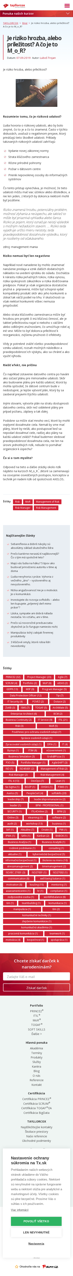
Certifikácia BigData (36, 1113)
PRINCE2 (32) (13, 677)
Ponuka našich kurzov (18, 13)
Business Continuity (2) (18, 720)
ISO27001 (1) (39, 872)
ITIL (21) (63, 720)
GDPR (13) (12, 689)
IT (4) (65, 744)
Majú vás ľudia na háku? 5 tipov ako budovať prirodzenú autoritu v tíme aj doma (34, 567)
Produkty (36, 1057)
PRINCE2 (36, 1011)
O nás (36, 1076)
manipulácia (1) (22, 909)
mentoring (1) (59, 884)
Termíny (36, 1053)
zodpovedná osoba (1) (21, 897)
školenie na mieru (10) (55, 860)
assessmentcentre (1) (18, 891)
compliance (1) (58, 891)
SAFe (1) (25, 835)
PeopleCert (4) (35, 793)
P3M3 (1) (63, 787)
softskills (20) (59, 793)
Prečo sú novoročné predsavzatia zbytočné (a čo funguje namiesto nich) (34, 624)
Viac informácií (20, 1210)
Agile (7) (62, 677)
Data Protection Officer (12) (25, 695)
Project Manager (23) (39, 677)
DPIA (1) (51, 744)
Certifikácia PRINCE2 (36, 1099)
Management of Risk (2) (54, 768)
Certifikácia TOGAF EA (36, 1108)
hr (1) (40, 891)
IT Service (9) (45, 720)
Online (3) (12, 817)
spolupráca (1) (59, 939)
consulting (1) (56, 848)
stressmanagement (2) (20, 866)
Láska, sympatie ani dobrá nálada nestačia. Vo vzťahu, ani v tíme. (32, 615)
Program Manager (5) (54, 689)
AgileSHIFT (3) (59, 762)
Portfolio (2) (30, 683)
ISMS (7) (25, 707)
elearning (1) (35, 817)
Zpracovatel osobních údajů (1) (23, 744)
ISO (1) (9, 768)
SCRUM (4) (11, 683)
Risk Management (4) (52, 774)
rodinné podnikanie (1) (22, 848)
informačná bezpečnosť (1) (20, 860)
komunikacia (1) (58, 903)
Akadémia (36, 1048)
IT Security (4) (15, 701)
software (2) (59, 817)
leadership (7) (16, 799)
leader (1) (15, 805)
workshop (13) (34, 823)
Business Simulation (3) (22, 756)
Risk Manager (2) (18, 774)
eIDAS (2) (62, 683)
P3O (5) (10, 762)
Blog (36, 1071)
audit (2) (12, 823)
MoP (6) (47, 683)
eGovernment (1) (56, 750)
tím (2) (56, 909)
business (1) (59, 823)
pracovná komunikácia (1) (23, 933)
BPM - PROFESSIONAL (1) (49, 805)
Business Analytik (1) (53, 842)
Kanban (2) (43, 835)
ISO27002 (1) (60, 872)
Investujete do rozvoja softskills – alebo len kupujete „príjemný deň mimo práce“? (35, 603)
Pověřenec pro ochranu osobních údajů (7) (36, 732)
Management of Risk (47, 501)
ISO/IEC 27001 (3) (15, 872)
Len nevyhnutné (36, 1232)
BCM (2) (58, 713)
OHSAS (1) (46, 787)
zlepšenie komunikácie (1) (36, 921)
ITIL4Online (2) (39, 811)
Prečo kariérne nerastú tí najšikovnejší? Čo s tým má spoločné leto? (35, 555)
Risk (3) (19, 726)
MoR (27, 501)
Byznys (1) (13, 750)
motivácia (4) (13, 939)
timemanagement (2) (54, 866)
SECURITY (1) (14, 811)
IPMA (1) (10, 835)
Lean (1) (60, 781)
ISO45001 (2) (27, 768)
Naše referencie (36, 1136)
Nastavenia (36, 1243)
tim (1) (10, 903)
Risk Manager (22, 507)
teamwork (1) (57, 933)
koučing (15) (37, 884)
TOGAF (36, 1025)
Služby (36, 1062)
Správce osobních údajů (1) (36, 738)
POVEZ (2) (38, 701)
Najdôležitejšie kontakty (36, 1127)
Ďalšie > (36, 1034)
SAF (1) (10, 829)
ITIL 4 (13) (13, 781)
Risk (17, 501)
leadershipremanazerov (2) (49, 799)
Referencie (37, 1080)
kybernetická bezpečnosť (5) (49, 854)
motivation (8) (14, 884)
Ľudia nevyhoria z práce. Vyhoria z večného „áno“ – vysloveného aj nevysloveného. (32, 580)
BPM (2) (61, 811)
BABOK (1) (61, 835)
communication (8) (18, 878)
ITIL (36, 1016)
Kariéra (36, 1066)
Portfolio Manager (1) (33, 762)
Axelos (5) (12, 793)
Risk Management (46, 507)
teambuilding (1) (31, 903)
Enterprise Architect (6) (24, 713)
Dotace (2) (59, 701)
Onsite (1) (46, 829)
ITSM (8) (32, 750)
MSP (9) (30, 689)
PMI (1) (63, 829)
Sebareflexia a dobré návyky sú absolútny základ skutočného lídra (32, 546)
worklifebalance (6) (54, 897)
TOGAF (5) (41, 707)
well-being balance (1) (52, 878)
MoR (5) (53, 726)
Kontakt (36, 1085)
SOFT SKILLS (36, 1029)
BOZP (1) (30, 787)
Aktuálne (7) (27, 829)
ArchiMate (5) (60, 707)
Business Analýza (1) (19, 842)
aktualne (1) (14, 854)
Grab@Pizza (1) (55, 756)
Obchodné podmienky (36, 1141)
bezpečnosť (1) (35, 939)
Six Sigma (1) (12, 787)
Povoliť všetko (36, 1221)
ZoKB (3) (10, 707)
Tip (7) (59, 695)
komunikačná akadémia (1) (36, 927)
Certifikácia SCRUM (36, 1104)
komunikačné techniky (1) (36, 915)
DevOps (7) (37, 781)
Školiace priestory (36, 1131)
